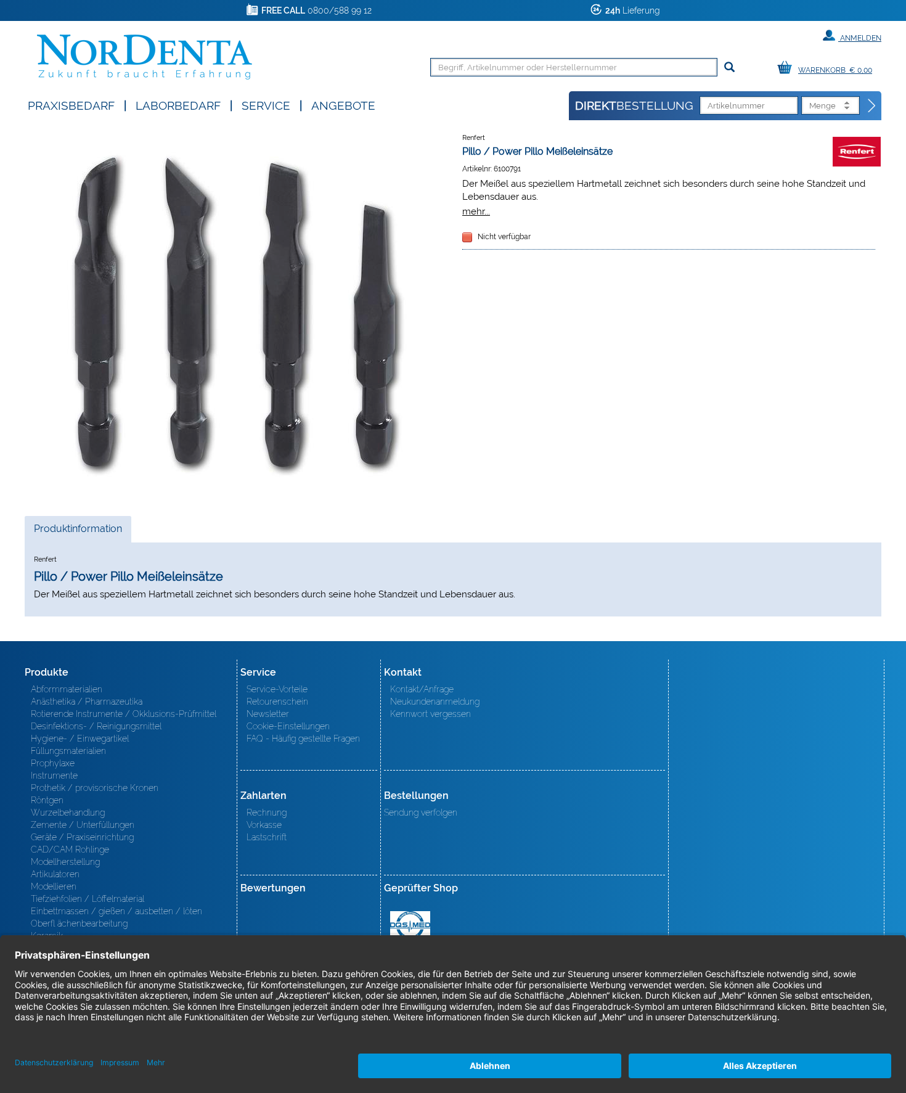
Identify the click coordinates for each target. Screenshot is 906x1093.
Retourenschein (277, 701)
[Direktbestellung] (872, 106)
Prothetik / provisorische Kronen (94, 788)
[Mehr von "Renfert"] (856, 151)
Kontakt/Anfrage (422, 689)
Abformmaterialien (66, 689)
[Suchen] (729, 67)
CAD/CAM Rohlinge (70, 849)
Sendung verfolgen (420, 812)
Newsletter (268, 714)
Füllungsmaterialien (68, 751)
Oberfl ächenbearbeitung (79, 923)
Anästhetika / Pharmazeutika (86, 701)
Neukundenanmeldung (435, 701)
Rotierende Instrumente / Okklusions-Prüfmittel (123, 714)
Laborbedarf (178, 104)
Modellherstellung (65, 862)
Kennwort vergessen (430, 714)
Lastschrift (267, 837)
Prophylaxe (53, 763)
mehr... (476, 211)
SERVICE (266, 104)
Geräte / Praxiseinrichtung (82, 837)
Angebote (343, 104)
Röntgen (47, 800)
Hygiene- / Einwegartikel (80, 738)
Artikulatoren (55, 874)
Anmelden (859, 38)
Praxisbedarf (71, 104)
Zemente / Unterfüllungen (82, 825)
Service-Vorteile (277, 689)
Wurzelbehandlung (68, 812)
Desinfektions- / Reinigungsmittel (96, 726)
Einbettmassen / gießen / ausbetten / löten (116, 911)
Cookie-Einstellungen (288, 726)
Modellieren (53, 886)
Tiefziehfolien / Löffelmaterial (87, 899)
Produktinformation (77, 532)
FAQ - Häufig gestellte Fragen (303, 738)
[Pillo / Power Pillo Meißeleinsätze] (237, 312)
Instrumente (54, 775)
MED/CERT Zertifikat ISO (410, 925)
